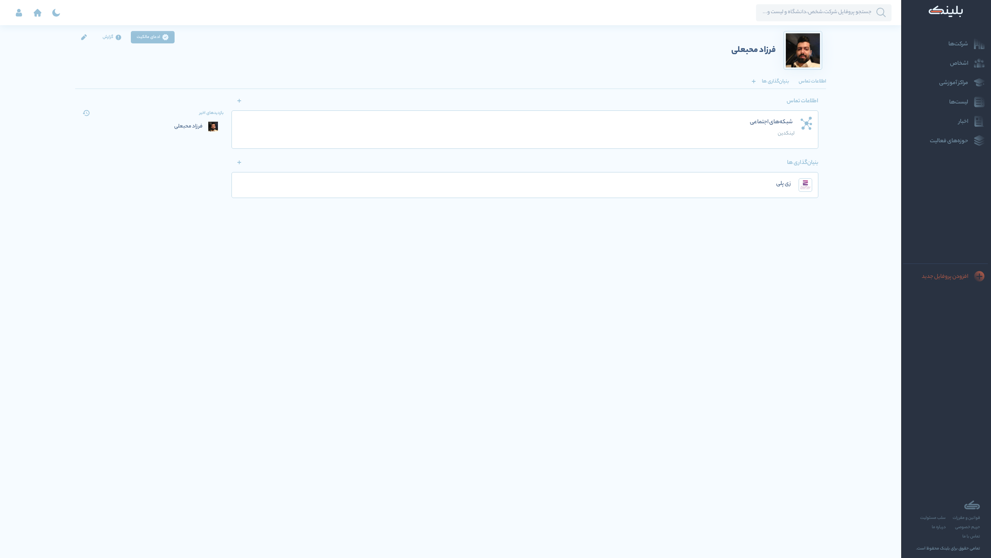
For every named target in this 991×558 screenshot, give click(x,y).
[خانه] (37, 12)
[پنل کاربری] (19, 12)
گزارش (108, 37)
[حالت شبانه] (56, 12)
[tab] (812, 81)
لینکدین (786, 133)
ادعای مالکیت (148, 37)
